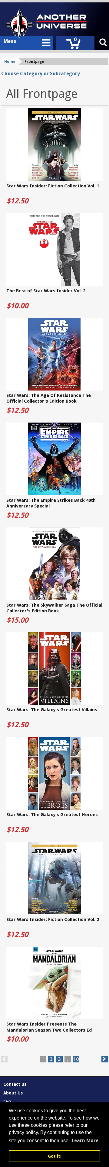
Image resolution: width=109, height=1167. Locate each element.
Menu (10, 41)
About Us (13, 1093)
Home (9, 62)
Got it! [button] (54, 1156)
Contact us (14, 1084)
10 (76, 1059)
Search (103, 43)
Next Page (104, 1059)
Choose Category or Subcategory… (43, 73)
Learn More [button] (85, 1140)
